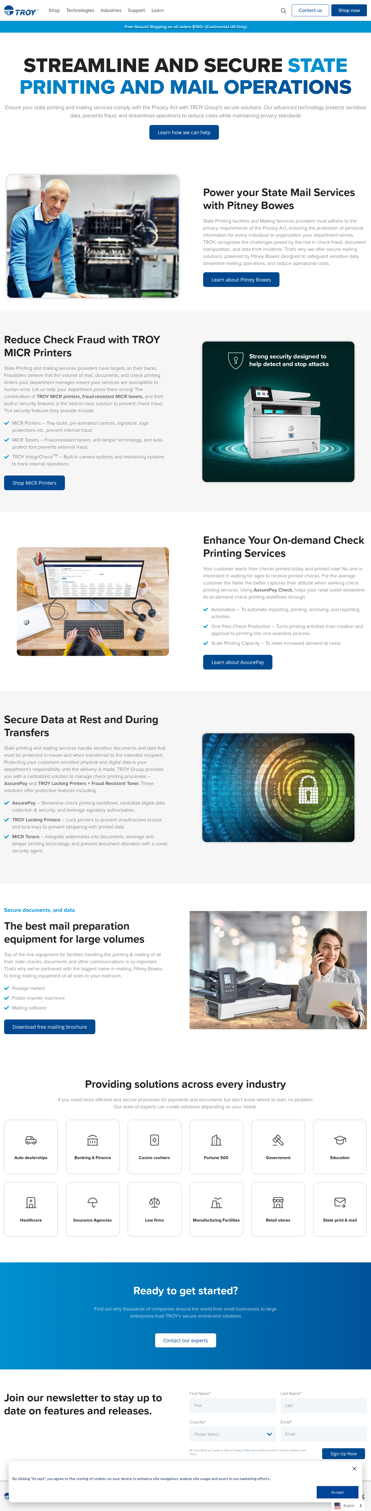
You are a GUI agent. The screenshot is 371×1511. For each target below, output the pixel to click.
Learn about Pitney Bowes (241, 279)
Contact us (310, 10)
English (349, 1505)
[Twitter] (362, 1496)
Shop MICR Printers (34, 483)
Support (136, 10)
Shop (54, 10)
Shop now (349, 10)
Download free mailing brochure (49, 1027)
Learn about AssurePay (238, 662)
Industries (111, 10)
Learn (158, 10)
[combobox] (348, 1505)
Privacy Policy (242, 1450)
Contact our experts (185, 1340)
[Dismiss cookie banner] (354, 1468)
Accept (337, 1492)
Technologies (80, 10)
